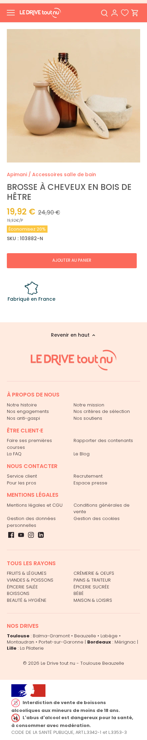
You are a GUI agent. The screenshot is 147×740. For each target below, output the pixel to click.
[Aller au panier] (135, 12)
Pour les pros (21, 483)
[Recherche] (104, 12)
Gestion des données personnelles (31, 522)
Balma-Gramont (51, 636)
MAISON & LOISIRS (93, 600)
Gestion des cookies (97, 518)
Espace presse (90, 483)
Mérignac (125, 642)
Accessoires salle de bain (64, 174)
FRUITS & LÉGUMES (26, 573)
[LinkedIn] (41, 534)
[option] (73, 96)
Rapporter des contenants (103, 440)
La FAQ (14, 454)
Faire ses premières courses (29, 444)
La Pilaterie (32, 648)
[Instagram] (31, 534)
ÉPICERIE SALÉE (22, 587)
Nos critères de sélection (102, 411)
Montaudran (20, 642)
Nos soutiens (88, 418)
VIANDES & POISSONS (30, 580)
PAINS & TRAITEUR (92, 580)
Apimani (17, 174)
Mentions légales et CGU (35, 505)
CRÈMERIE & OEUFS (94, 573)
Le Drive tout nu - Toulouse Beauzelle (82, 663)
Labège (109, 636)
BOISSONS (18, 593)
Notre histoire (22, 405)
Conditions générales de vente (102, 508)
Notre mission (89, 405)
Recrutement (88, 476)
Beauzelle (85, 636)
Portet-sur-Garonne (61, 642)
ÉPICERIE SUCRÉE (91, 587)
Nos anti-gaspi (23, 418)
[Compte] (114, 12)
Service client (22, 476)
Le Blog (82, 454)
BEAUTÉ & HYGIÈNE (26, 600)
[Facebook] (11, 534)
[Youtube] (21, 534)
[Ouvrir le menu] (11, 12)
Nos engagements (28, 411)
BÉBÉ (79, 593)
